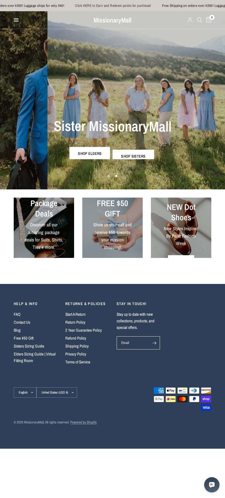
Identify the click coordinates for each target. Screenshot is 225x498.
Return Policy (75, 322)
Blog (17, 330)
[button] (89, 152)
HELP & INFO (26, 304)
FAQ (17, 314)
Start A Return (75, 314)
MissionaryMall (112, 20)
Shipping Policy (77, 346)
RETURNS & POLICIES (85, 304)
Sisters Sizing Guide (29, 346)
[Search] (199, 20)
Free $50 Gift (23, 338)
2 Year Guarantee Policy (83, 330)
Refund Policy (75, 338)
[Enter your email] (154, 342)
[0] (207, 20)
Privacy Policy (75, 354)
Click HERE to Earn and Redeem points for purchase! (101, 5)
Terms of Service (77, 362)
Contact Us (22, 322)
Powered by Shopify (83, 422)
